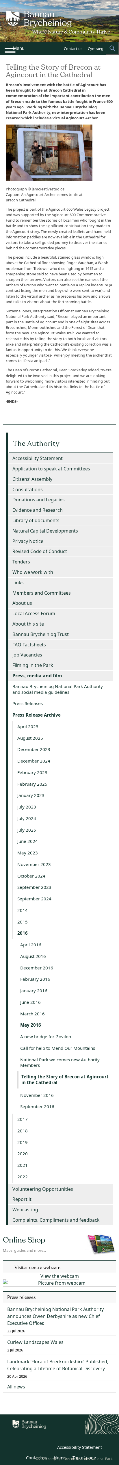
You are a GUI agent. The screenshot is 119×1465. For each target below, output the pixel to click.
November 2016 (37, 1095)
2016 (22, 933)
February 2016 (35, 979)
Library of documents (36, 520)
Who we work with (32, 572)
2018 (22, 1131)
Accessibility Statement (37, 458)
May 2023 (27, 853)
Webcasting (25, 1209)
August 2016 (33, 956)
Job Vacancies (27, 655)
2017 (22, 1119)
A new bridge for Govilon (45, 1036)
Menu (19, 48)
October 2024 (31, 876)
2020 (22, 1153)
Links (18, 582)
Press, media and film (37, 675)
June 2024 (27, 841)
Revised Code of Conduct (39, 551)
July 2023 (26, 807)
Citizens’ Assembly (32, 479)
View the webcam (59, 1276)
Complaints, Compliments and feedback (56, 1220)
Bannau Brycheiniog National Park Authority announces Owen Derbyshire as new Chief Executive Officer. (55, 1316)
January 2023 (30, 795)
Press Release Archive (36, 715)
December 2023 (33, 749)
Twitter (35, 1448)
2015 (22, 922)
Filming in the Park (32, 665)
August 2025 (30, 738)
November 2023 (34, 864)
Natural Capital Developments (45, 531)
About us (22, 603)
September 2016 (37, 1106)
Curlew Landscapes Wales (35, 1342)
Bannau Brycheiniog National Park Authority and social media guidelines (57, 689)
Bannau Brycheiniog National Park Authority (59, 26)
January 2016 (33, 990)
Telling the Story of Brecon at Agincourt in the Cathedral (65, 1079)
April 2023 (27, 726)
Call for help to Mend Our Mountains (57, 1048)
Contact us (73, 48)
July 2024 (26, 818)
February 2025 (32, 784)
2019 (22, 1142)
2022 (22, 1177)
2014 (22, 910)
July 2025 (26, 830)
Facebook (48, 1448)
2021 (22, 1165)
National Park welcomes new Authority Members (60, 1062)
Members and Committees (41, 593)
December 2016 (36, 968)
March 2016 (32, 1014)
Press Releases (27, 703)
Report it (21, 1199)
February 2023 (32, 772)
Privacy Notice (27, 541)
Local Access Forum (33, 613)
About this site (28, 624)
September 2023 (34, 887)
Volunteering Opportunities (42, 1189)
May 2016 (30, 1025)
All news (16, 1387)
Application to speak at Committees (51, 469)
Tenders (21, 562)
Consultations (27, 489)
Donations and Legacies (38, 499)
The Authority (36, 443)
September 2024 (34, 899)
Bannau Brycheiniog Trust (40, 634)
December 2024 (33, 761)
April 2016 (30, 944)
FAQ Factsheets (29, 644)
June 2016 (30, 1002)
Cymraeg (95, 48)
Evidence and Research (37, 510)
